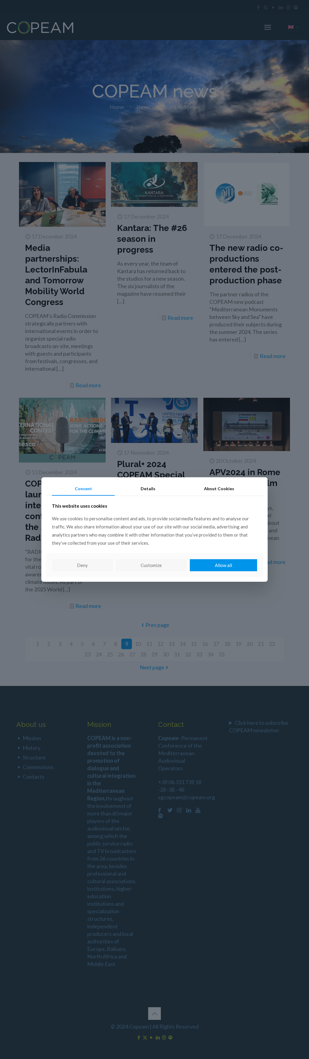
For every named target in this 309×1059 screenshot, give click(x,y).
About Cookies (219, 488)
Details (148, 488)
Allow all (223, 565)
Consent (83, 488)
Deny (82, 565)
